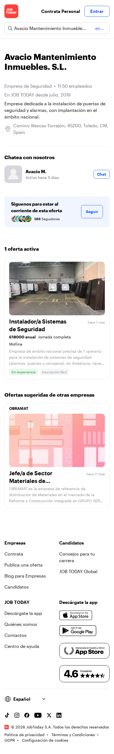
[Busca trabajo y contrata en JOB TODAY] (11, 11)
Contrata (13, 553)
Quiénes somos (20, 624)
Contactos (15, 635)
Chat (101, 174)
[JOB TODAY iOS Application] (75, 615)
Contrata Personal (60, 11)
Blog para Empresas (25, 575)
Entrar (97, 11)
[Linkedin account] (58, 715)
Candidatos (16, 586)
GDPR (9, 740)
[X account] (48, 715)
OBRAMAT (18, 408)
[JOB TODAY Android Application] (78, 630)
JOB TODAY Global (78, 571)
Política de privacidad (24, 734)
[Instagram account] (16, 715)
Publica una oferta (23, 564)
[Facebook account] (26, 715)
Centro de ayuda (21, 646)
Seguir (92, 211)
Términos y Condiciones (73, 734)
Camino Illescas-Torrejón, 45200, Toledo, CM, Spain (60, 129)
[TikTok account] (6, 715)
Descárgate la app (23, 613)
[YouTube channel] (38, 715)
